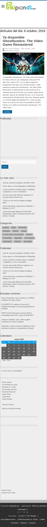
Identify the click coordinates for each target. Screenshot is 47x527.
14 (4, 351)
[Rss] (18, 512)
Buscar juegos (6, 382)
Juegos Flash (6, 394)
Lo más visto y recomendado (13, 234)
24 (19, 355)
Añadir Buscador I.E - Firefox (28, 519)
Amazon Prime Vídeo (8, 493)
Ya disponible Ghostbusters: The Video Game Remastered (23, 40)
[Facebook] (21, 512)
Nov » (9, 360)
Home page (12, 516)
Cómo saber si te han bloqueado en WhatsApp (19, 186)
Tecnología (27, 241)
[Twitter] (24, 512)
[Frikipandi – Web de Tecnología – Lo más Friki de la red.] (23, 6)
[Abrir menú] (3, 7)
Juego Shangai (7, 399)
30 (14, 358)
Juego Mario (6, 397)
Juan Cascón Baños (12, 49)
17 (19, 351)
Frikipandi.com (14, 506)
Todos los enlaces (8, 404)
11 (24, 348)
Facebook (15, 523)
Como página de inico (9, 389)
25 (24, 355)
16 (14, 351)
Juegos (16, 50)
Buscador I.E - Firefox (9, 387)
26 (29, 355)
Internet (15, 231)
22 (9, 355)
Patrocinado (7, 238)
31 (19, 358)
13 (34, 348)
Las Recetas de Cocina (9, 385)
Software (18, 241)
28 (4, 358)
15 (9, 351)
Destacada (9, 50)
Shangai (33, 516)
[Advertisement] (19, 136)
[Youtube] (27, 512)
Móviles (29, 234)
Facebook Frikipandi (8, 392)
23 (14, 355)
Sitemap (24, 523)
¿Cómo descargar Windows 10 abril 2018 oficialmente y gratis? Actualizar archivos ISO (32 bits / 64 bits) (19, 214)
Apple (14, 227)
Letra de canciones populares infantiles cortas (19, 183)
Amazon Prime (6, 490)
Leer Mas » (7, 112)
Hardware (6, 231)
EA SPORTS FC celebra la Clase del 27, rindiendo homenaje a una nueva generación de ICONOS (17, 307)
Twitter (42, 519)
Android (5, 227)
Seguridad (18, 238)
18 (24, 351)
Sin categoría (29, 238)
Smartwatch (7, 241)
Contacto (32, 523)
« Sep (3, 360)
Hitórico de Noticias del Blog (11, 408)
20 (34, 351)
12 (29, 348)
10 (19, 348)
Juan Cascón (26, 506)
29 (9, 358)
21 (4, 355)
